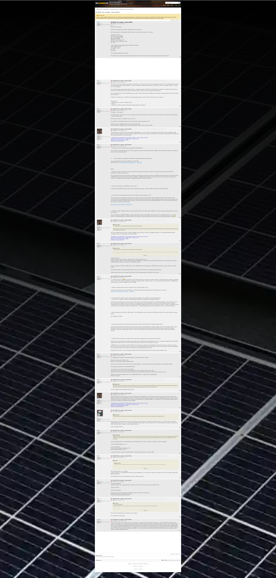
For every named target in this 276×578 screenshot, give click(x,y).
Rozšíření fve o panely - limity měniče (108, 12)
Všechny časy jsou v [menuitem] (174, 560)
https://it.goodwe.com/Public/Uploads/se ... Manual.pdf (130, 162)
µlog (179, 5)
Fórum (164, 5)
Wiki (176, 5)
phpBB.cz (140, 566)
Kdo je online (99, 555)
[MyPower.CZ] (102, 3)
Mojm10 (114, 23)
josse (98, 480)
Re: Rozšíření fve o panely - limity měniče (121, 80)
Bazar (172, 5)
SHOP (168, 5)
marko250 (98, 134)
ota (113, 411)
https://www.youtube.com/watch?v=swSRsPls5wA (121, 204)
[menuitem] (114, 9)
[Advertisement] (138, 69)
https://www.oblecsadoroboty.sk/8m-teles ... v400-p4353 (122, 291)
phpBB (134, 563)
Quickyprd (99, 519)
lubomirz (98, 80)
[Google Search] (179, 3)
